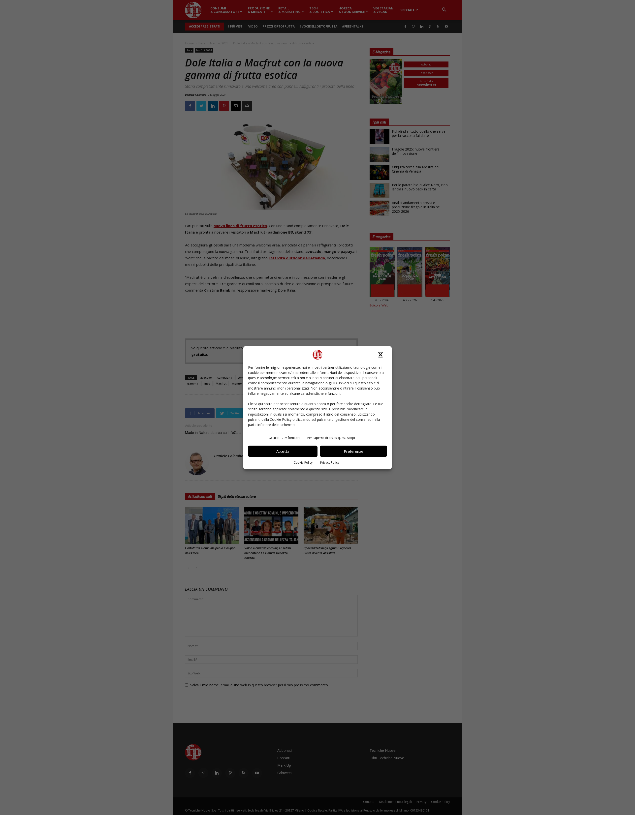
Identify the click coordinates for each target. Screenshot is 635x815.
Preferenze (353, 451)
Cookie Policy (303, 462)
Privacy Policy (329, 462)
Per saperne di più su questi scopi (331, 437)
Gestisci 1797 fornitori (284, 437)
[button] (380, 354)
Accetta (282, 451)
